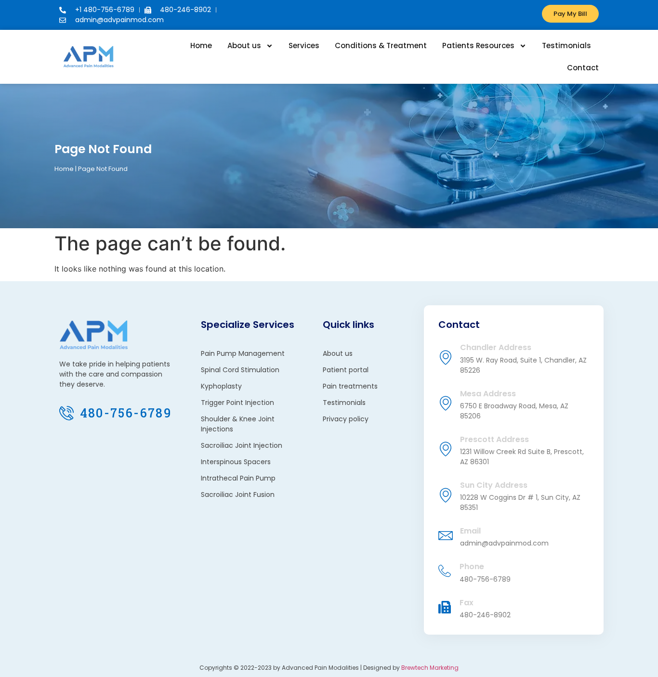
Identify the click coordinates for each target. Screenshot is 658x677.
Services (304, 45)
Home (201, 45)
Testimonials (566, 45)
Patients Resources (478, 45)
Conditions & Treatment (381, 45)
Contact (583, 68)
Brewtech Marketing (430, 668)
